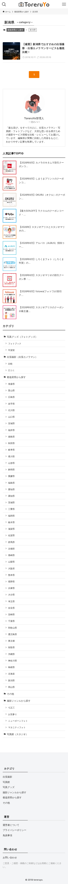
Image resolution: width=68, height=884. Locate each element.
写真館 (6, 782)
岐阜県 (11, 449)
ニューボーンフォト (18, 720)
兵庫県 (11, 588)
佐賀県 (11, 535)
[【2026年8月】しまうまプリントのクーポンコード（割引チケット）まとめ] (9, 183)
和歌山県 (12, 627)
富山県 (11, 390)
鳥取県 (11, 647)
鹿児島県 (12, 634)
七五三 (11, 707)
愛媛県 (11, 476)
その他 (10, 693)
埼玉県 (11, 601)
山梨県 (11, 561)
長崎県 (11, 555)
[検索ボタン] (4, 4)
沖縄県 (11, 654)
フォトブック (14, 343)
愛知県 (11, 489)
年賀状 (11, 350)
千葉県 (11, 621)
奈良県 (11, 608)
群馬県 (11, 542)
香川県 (11, 456)
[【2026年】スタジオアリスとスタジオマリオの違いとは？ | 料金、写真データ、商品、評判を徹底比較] (9, 232)
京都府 (11, 548)
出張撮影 (7, 776)
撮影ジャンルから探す (18, 700)
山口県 (11, 416)
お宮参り (12, 714)
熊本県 (11, 575)
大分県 (11, 594)
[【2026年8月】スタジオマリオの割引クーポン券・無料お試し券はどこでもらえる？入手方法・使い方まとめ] (9, 280)
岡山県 (11, 687)
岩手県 (11, 403)
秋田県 (11, 443)
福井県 (11, 430)
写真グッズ (9, 787)
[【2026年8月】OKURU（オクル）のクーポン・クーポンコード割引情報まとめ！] (9, 200)
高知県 (11, 496)
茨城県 (11, 502)
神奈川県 (12, 660)
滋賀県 (11, 528)
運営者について (11, 824)
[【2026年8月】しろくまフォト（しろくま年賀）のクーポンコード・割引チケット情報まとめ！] (9, 264)
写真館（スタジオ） (17, 734)
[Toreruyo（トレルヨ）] (34, 4)
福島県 (11, 482)
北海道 (11, 673)
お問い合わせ (10, 857)
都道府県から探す (15, 30)
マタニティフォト (17, 727)
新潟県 (11, 680)
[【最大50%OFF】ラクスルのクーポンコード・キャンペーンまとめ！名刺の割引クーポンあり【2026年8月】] (9, 216)
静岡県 (11, 469)
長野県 (11, 581)
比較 (10, 363)
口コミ (11, 370)
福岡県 (11, 515)
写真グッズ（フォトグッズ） (22, 336)
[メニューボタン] (64, 4)
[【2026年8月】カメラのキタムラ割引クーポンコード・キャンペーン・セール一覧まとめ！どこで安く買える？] (9, 167)
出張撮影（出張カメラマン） (22, 356)
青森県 (11, 384)
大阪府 (11, 568)
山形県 (11, 463)
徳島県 (11, 436)
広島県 (11, 397)
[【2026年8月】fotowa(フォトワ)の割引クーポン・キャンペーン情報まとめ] (9, 296)
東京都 (11, 640)
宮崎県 (11, 614)
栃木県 (11, 522)
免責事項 (7, 835)
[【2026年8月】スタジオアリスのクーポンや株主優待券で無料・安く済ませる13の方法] (9, 312)
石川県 (11, 410)
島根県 (11, 667)
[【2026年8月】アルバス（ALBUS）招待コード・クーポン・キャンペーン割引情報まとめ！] (9, 248)
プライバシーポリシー (14, 830)
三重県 (11, 509)
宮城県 (11, 423)
